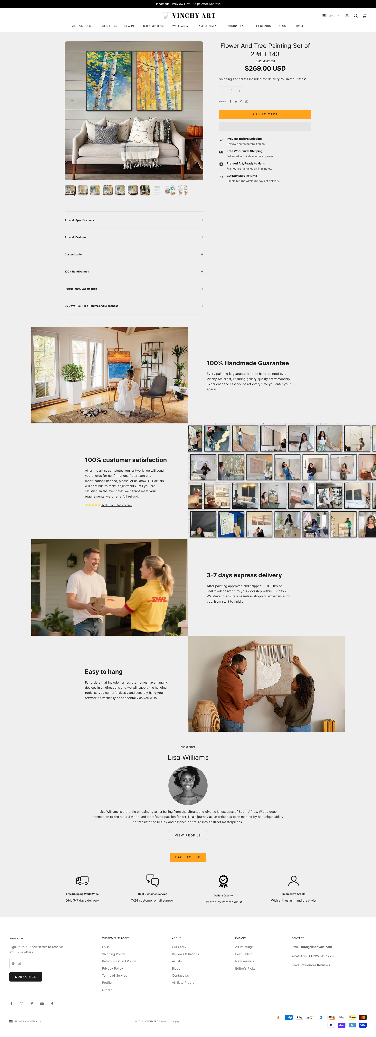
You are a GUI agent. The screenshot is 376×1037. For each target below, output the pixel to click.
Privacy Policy (112, 968)
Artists (177, 961)
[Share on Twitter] (235, 101)
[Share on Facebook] (230, 101)
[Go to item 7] (145, 190)
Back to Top (188, 857)
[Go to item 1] (70, 190)
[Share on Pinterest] (241, 101)
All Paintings (244, 947)
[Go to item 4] (107, 190)
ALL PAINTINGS (81, 25)
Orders (107, 990)
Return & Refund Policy (119, 961)
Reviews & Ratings (185, 954)
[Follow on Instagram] (22, 1004)
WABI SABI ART (181, 25)
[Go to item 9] (170, 190)
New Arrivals (244, 961)
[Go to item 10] (182, 190)
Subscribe (25, 977)
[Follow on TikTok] (52, 1004)
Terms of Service (114, 975)
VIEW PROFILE (188, 835)
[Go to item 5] (120, 190)
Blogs (176, 968)
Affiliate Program (184, 982)
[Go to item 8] (157, 190)
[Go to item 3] (95, 190)
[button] (265, 126)
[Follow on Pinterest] (32, 1004)
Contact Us (180, 975)
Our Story (179, 947)
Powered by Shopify (168, 1021)
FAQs (105, 947)
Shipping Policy (113, 954)
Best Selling (243, 954)
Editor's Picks (245, 968)
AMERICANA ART (209, 25)
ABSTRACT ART (237, 25)
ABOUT (283, 25)
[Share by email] (246, 101)
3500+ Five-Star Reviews (116, 505)
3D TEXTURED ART (153, 25)
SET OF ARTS (263, 25)
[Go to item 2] (82, 190)
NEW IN (129, 25)
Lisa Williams (265, 61)
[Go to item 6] (132, 190)
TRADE (300, 25)
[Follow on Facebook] (11, 1004)
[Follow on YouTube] (42, 1004)
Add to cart (265, 114)
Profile (107, 982)
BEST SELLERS (108, 25)
